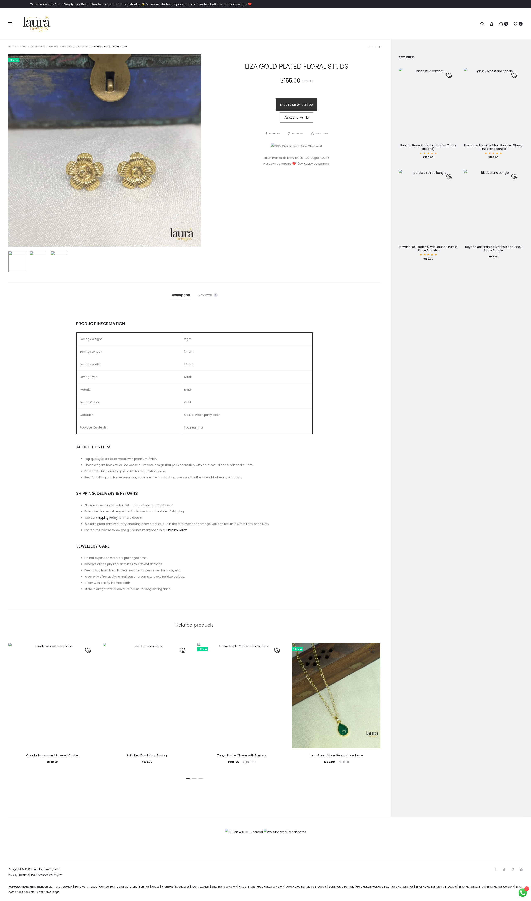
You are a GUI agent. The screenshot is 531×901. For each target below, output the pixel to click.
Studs (251, 886)
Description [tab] (180, 295)
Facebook (275, 133)
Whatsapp (322, 133)
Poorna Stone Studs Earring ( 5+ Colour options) (428, 147)
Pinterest (298, 133)
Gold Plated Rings (402, 886)
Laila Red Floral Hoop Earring (147, 755)
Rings (242, 886)
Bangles (79, 886)
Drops (133, 886)
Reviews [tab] (207, 295)
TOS (33, 875)
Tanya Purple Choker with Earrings (241, 755)
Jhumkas (167, 886)
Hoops (155, 886)
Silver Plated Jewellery (500, 886)
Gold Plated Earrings (75, 46)
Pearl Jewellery (200, 886)
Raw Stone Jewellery (224, 886)
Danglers (122, 886)
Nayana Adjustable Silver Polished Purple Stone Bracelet (428, 249)
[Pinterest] (513, 869)
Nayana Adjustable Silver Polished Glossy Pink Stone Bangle (493, 147)
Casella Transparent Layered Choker (52, 755)
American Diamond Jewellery (54, 886)
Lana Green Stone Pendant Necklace (336, 755)
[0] (501, 24)
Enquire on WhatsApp (296, 105)
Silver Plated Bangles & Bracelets (436, 886)
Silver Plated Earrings (472, 886)
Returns (24, 875)
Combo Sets (107, 886)
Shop (23, 46)
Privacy (12, 875)
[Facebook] (496, 869)
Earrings (144, 886)
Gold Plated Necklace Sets (372, 886)
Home (12, 46)
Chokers (92, 886)
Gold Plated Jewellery (44, 46)
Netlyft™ (57, 875)
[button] (188, 778)
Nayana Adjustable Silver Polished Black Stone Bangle (493, 249)
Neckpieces (182, 886)
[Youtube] (521, 869)
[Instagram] (504, 869)
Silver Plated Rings (47, 892)
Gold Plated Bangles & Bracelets (306, 886)
